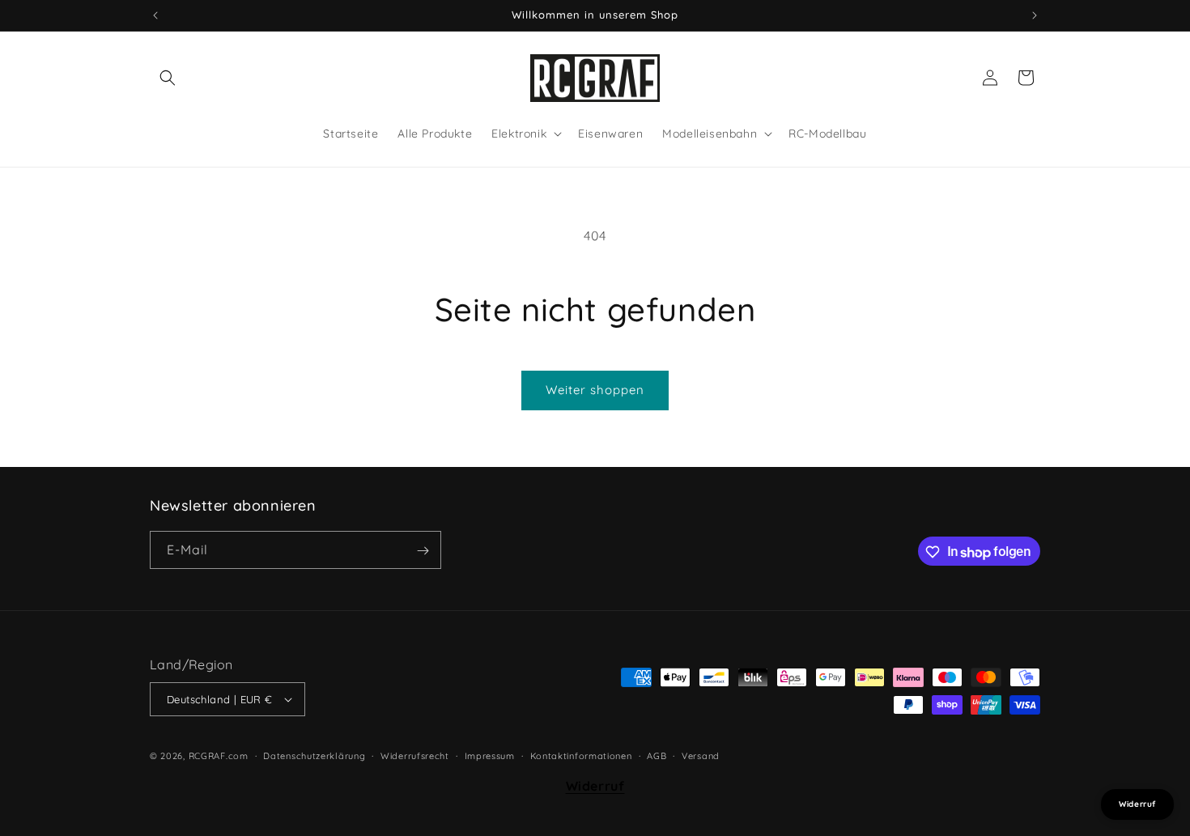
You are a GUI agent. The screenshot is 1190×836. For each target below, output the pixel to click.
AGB (656, 756)
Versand (701, 756)
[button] (167, 77)
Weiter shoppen (595, 389)
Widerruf (595, 785)
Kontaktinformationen (581, 756)
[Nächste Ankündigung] (1034, 15)
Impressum (490, 756)
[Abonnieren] (422, 551)
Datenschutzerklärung (314, 756)
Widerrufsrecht (414, 756)
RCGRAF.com (219, 756)
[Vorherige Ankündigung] (155, 15)
